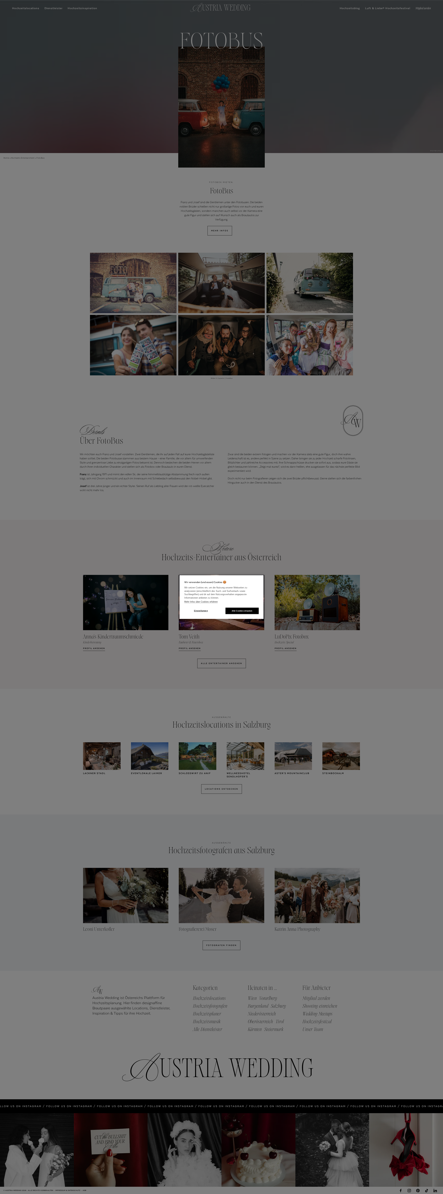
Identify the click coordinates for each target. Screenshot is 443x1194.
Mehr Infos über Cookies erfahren (201, 601)
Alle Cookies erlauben (242, 611)
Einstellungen (201, 611)
